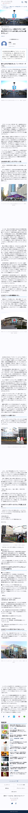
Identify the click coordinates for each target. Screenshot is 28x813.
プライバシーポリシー (21, 788)
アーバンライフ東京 (21, 784)
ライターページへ (12, 46)
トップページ (3, 5)
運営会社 (7, 788)
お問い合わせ (14, 791)
